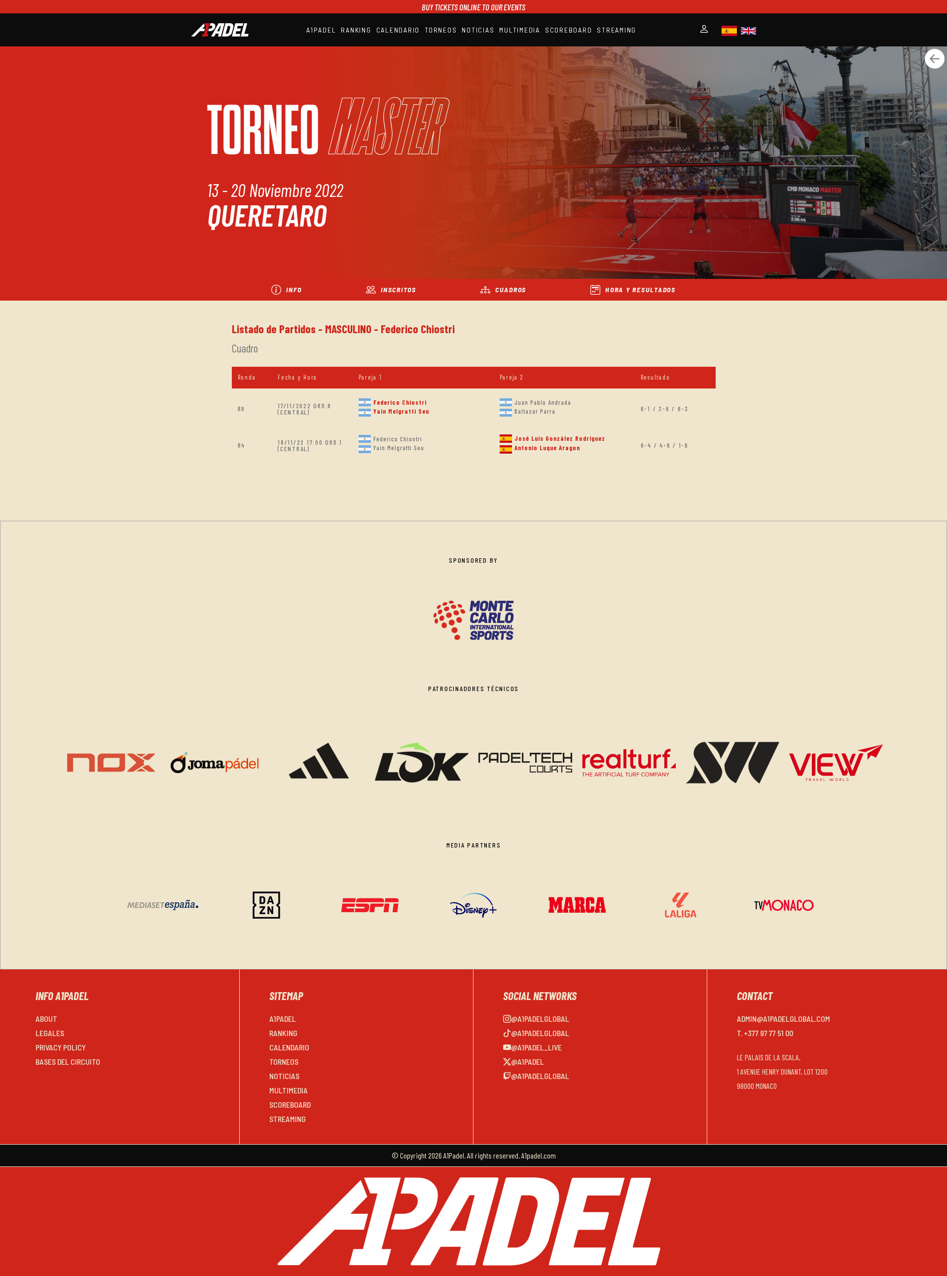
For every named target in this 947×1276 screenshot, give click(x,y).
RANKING (356, 30)
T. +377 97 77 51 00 (765, 1033)
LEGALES (50, 1033)
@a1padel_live (536, 1047)
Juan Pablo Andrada (542, 402)
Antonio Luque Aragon (547, 448)
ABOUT (46, 1018)
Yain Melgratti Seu (401, 411)
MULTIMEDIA (519, 30)
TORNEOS (441, 30)
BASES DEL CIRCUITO (68, 1061)
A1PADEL (321, 30)
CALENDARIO (398, 30)
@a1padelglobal (540, 1018)
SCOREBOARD (568, 30)
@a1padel (527, 1061)
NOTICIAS (478, 30)
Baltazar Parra (534, 411)
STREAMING (616, 30)
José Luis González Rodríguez (559, 438)
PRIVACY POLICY (61, 1047)
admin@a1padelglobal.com (783, 1018)
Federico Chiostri (400, 402)
